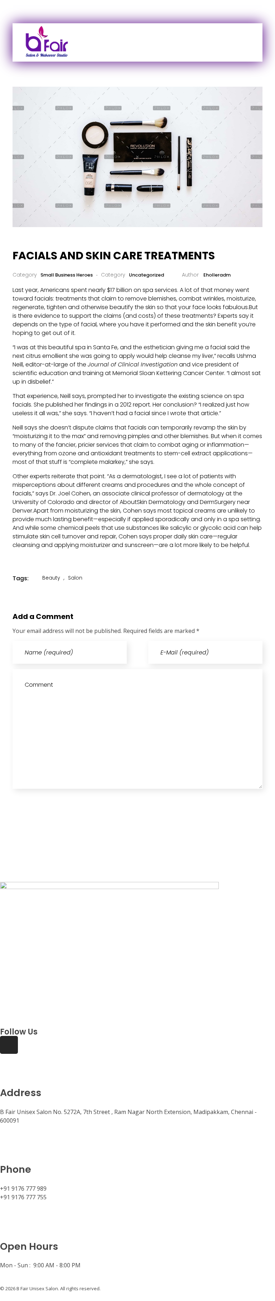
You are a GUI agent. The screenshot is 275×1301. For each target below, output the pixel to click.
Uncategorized (146, 275)
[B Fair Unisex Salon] (76, 41)
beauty (51, 577)
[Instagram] (9, 1045)
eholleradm (216, 275)
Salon (75, 577)
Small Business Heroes (66, 275)
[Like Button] (238, 578)
